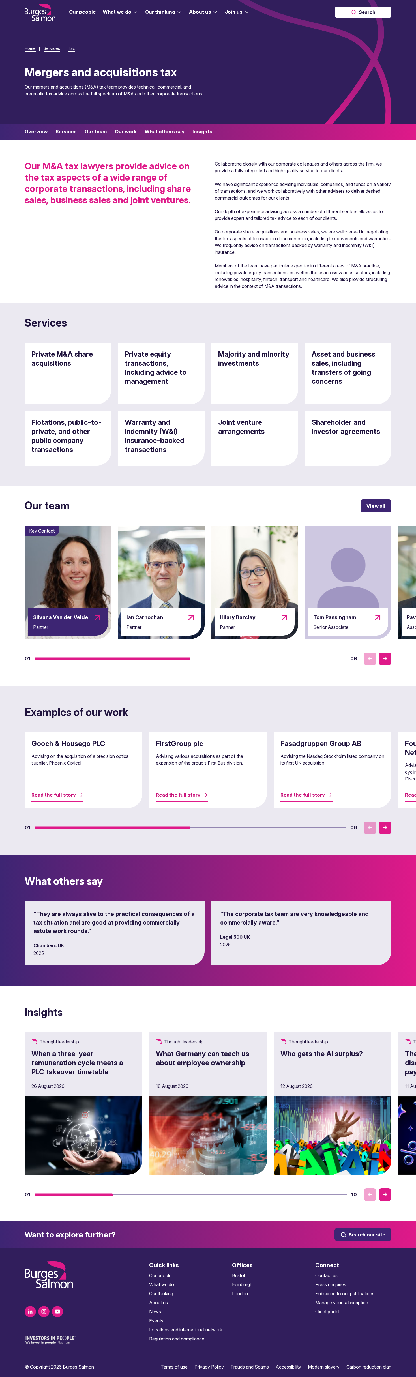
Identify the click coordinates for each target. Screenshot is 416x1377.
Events (156, 1321)
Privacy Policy (209, 1367)
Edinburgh (242, 1284)
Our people (160, 1275)
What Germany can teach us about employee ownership (202, 1058)
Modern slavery (324, 1367)
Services (52, 48)
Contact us (326, 1275)
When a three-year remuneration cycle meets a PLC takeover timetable (77, 1062)
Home (30, 48)
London (240, 1293)
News (155, 1311)
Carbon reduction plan (368, 1367)
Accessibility (288, 1367)
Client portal (327, 1311)
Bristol (238, 1275)
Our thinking (161, 1293)
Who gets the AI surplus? (321, 1053)
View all (375, 506)
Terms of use (174, 1367)
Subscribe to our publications (344, 1293)
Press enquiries (330, 1284)
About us (158, 1302)
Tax (71, 48)
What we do (161, 1284)
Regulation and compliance (176, 1339)
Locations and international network (185, 1330)
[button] (112, 659)
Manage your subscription (341, 1302)
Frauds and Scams (250, 1367)
